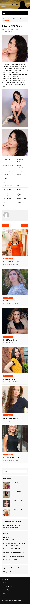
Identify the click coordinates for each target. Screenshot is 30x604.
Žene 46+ (4, 593)
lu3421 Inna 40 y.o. (9, 379)
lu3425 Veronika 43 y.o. (11, 262)
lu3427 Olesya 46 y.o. (18, 491)
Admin (4, 29)
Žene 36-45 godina (8, 31)
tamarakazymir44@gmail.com (15, 552)
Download (17, 525)
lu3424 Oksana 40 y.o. (11, 301)
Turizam (4, 582)
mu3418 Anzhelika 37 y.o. (12, 418)
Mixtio (15, 4)
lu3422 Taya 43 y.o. (10, 340)
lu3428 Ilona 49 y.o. (17, 482)
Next (23, 225)
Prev (6, 225)
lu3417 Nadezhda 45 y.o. (11, 457)
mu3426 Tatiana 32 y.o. (18, 501)
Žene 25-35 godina (7, 586)
